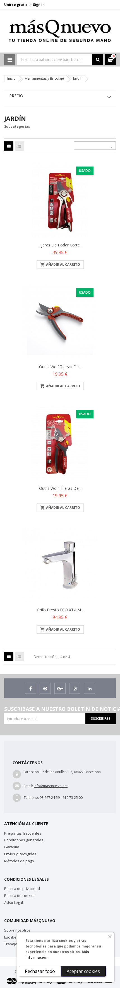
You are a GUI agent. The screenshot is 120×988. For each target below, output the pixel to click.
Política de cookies (19, 895)
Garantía (11, 846)
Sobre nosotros (17, 930)
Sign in (39, 4)
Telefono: (31, 797)
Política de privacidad (22, 888)
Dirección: (32, 772)
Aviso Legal (13, 902)
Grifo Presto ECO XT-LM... (60, 609)
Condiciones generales (23, 839)
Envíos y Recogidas (20, 853)
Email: (28, 785)
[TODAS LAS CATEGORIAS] (9, 59)
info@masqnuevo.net (51, 785)
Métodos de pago (19, 860)
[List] (19, 146)
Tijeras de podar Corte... (60, 245)
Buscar (97, 59)
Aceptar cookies (83, 971)
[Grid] (9, 146)
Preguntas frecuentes (22, 833)
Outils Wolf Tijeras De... (60, 366)
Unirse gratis (16, 4)
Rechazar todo (40, 971)
